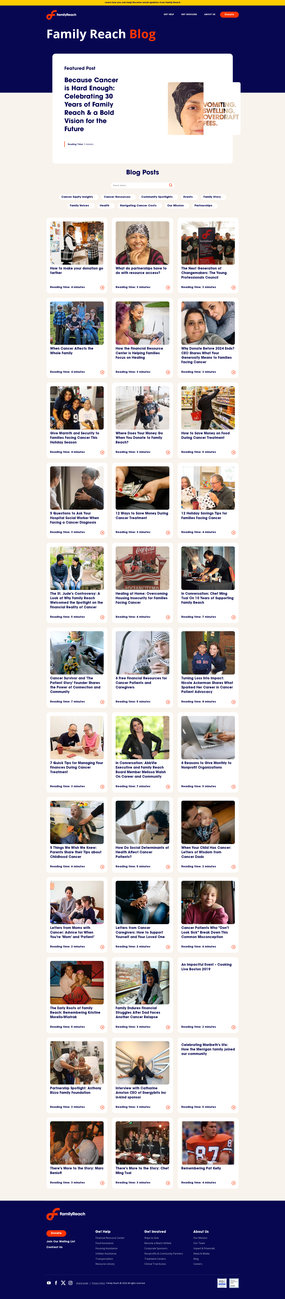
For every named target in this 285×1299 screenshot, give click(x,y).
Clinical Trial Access (155, 1264)
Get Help (169, 15)
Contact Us (54, 1247)
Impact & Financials (204, 1248)
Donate (229, 14)
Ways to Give (151, 1238)
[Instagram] (70, 1283)
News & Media (201, 1253)
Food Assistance (104, 1243)
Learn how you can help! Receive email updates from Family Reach (142, 3)
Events (188, 197)
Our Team (199, 1243)
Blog (196, 1258)
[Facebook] (56, 1283)
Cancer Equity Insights (77, 197)
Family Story (212, 197)
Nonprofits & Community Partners (163, 1253)
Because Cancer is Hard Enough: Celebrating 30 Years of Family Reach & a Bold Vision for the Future (91, 105)
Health (104, 205)
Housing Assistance (106, 1248)
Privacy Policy (98, 1283)
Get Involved (189, 15)
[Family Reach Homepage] (61, 15)
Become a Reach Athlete (157, 1243)
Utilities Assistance (105, 1253)
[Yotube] (48, 1283)
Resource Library (105, 1264)
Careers (197, 1264)
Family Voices (79, 205)
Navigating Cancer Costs (138, 205)
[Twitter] (63, 1283)
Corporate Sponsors (155, 1248)
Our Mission (175, 205)
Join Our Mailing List (60, 1241)
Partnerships (203, 205)
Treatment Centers (155, 1258)
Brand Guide (82, 1283)
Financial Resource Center (109, 1238)
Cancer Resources (117, 197)
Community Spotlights (157, 197)
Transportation (104, 1258)
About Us (209, 15)
